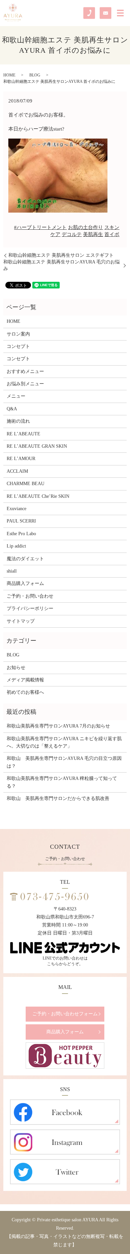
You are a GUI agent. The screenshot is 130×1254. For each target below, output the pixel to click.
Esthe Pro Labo (21, 533)
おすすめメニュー (25, 371)
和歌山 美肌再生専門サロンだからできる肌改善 (58, 798)
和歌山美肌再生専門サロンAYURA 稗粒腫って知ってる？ (62, 782)
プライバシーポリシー (30, 608)
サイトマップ (21, 621)
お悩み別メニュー (25, 383)
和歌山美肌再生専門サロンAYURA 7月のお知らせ (58, 725)
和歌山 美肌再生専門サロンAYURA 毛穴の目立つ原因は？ (64, 762)
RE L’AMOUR (21, 458)
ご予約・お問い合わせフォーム (65, 1013)
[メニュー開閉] (120, 13)
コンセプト (18, 346)
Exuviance (16, 508)
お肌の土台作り (85, 227)
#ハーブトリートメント (40, 227)
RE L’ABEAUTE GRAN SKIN (37, 446)
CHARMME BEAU (25, 483)
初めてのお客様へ (25, 692)
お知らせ (16, 667)
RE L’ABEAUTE (23, 433)
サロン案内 (18, 334)
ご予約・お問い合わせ (30, 596)
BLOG (34, 75)
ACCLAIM (17, 471)
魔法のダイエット (25, 558)
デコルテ (72, 234)
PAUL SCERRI (21, 521)
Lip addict (16, 546)
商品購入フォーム (25, 583)
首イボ (111, 234)
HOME (9, 75)
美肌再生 (93, 234)
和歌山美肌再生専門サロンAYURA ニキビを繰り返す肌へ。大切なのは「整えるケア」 (64, 742)
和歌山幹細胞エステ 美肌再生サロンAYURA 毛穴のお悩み (61, 265)
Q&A (12, 408)
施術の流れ (18, 421)
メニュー (16, 396)
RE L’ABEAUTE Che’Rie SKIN (38, 496)
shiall (12, 571)
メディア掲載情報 (25, 679)
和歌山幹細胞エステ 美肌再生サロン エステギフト (61, 255)
